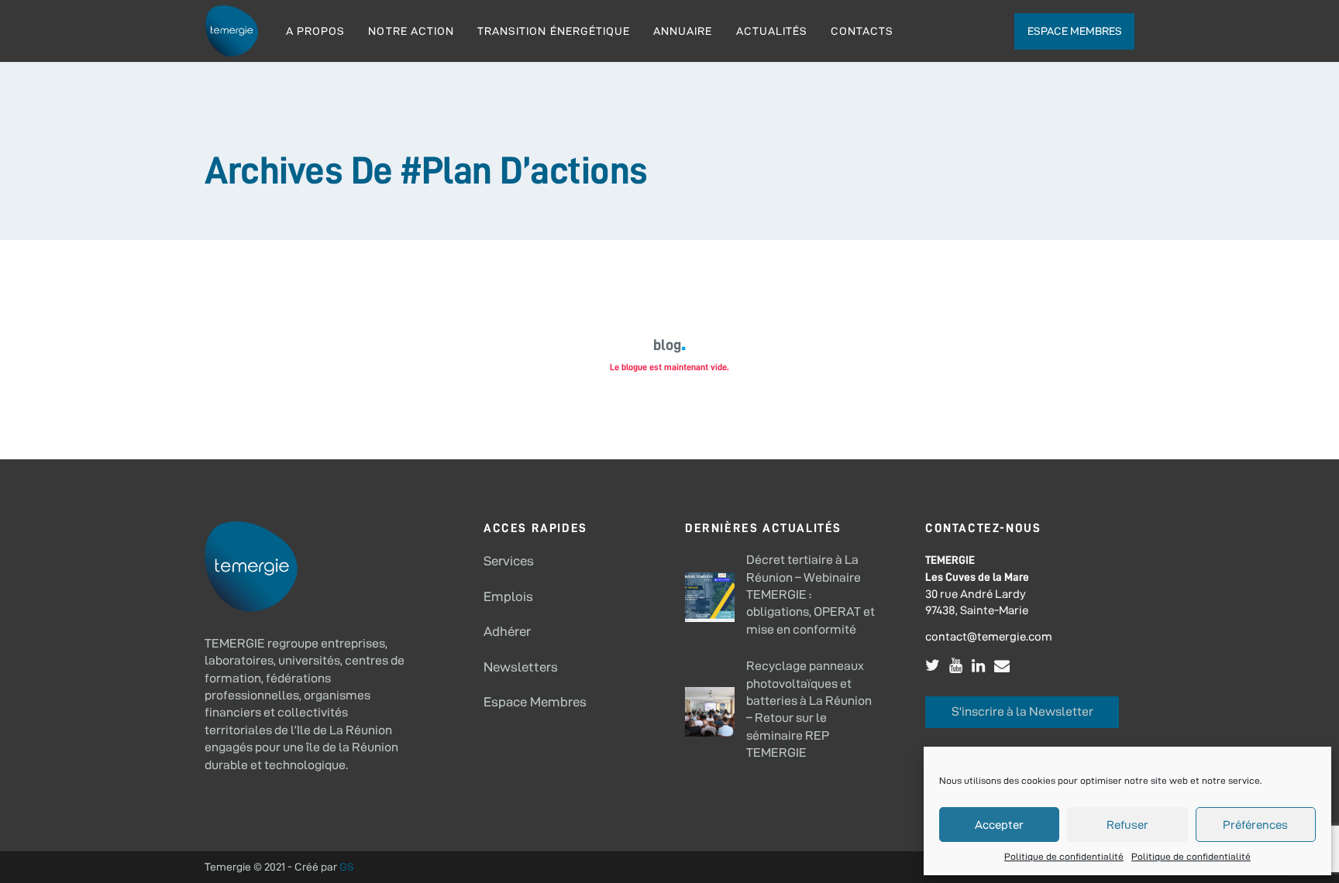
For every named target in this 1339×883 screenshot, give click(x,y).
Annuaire (682, 31)
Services (509, 561)
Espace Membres (535, 702)
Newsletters (521, 667)
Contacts (862, 31)
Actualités (772, 31)
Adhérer (507, 631)
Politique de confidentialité (1064, 856)
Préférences (1255, 824)
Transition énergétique (553, 31)
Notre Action (411, 31)
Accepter (999, 824)
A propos (315, 31)
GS (346, 867)
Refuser (1127, 824)
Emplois (508, 596)
